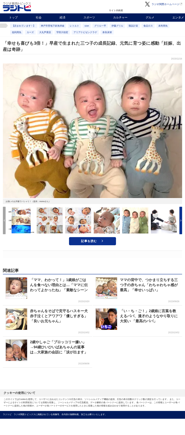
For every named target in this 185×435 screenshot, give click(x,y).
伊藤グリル (117, 25)
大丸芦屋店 (45, 32)
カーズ (30, 32)
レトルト (74, 25)
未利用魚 (163, 25)
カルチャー (120, 17)
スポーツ (89, 17)
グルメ (150, 17)
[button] (180, 220)
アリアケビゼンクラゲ (85, 32)
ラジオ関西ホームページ (165, 4)
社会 (39, 17)
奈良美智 (107, 32)
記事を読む (89, 241)
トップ (13, 17)
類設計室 (133, 25)
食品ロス (148, 25)
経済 (62, 17)
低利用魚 (16, 32)
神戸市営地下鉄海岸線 (52, 25)
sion (87, 25)
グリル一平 (100, 25)
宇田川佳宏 (62, 32)
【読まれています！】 (23, 25)
